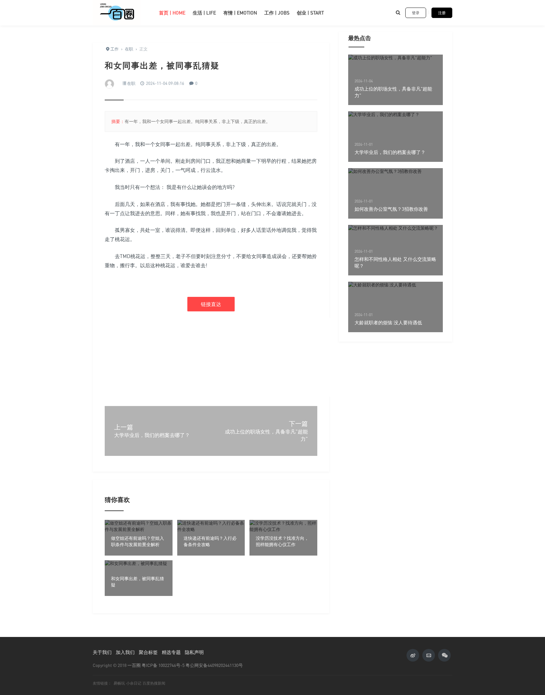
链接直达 (211, 304)
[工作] (121, 12)
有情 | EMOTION (240, 12)
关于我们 (102, 652)
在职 (131, 83)
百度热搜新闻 (154, 683)
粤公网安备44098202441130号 (214, 665)
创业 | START (310, 12)
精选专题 (171, 652)
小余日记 (133, 683)
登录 (415, 12)
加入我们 (125, 652)
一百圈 (134, 665)
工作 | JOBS (277, 12)
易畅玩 (119, 683)
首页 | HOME (172, 12)
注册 (442, 12)
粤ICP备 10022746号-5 (163, 665)
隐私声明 (194, 652)
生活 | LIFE (204, 12)
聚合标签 (148, 652)
